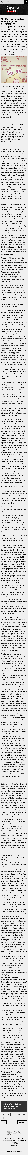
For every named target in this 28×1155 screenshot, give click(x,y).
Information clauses (14, 1154)
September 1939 (5, 2)
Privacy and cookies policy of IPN (14, 1151)
